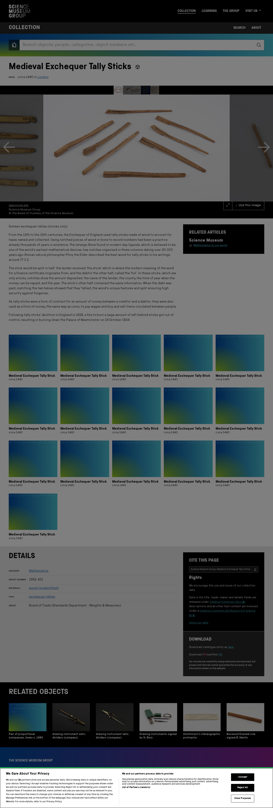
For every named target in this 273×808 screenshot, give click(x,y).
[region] (136, 788)
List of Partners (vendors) (136, 787)
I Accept (242, 777)
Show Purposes (242, 798)
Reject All (242, 787)
